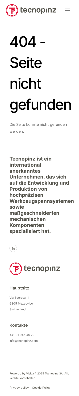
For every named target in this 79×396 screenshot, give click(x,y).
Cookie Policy (41, 387)
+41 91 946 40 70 (22, 335)
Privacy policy (19, 387)
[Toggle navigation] (67, 10)
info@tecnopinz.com (23, 340)
